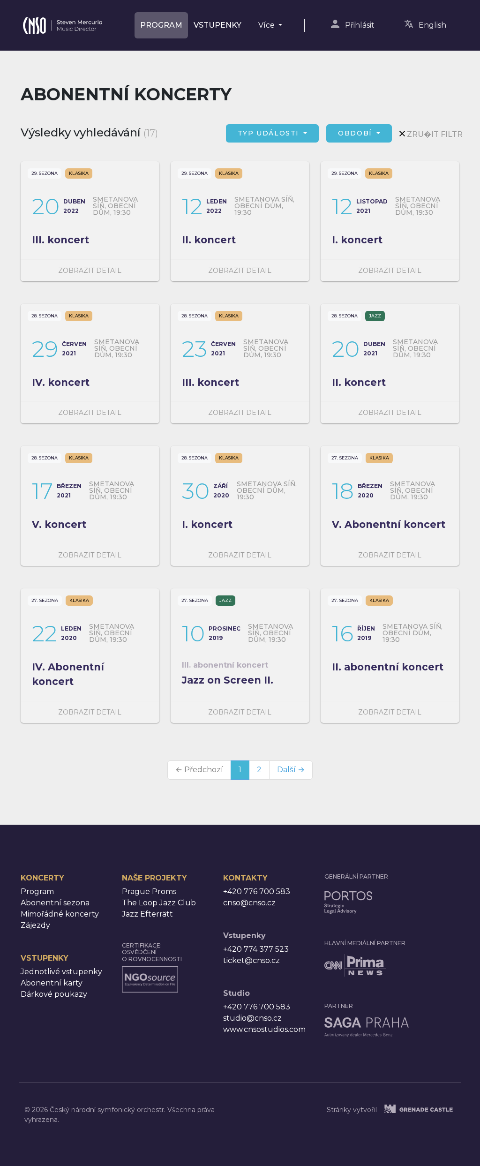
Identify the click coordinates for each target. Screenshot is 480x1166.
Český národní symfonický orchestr (62, 21)
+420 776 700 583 (256, 891)
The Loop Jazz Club (159, 902)
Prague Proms (149, 891)
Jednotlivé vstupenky (61, 971)
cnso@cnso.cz (249, 902)
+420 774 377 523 (256, 949)
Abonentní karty (51, 982)
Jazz (375, 315)
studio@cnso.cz (252, 1018)
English (432, 25)
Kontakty (245, 877)
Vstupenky (217, 25)
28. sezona (44, 315)
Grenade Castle (430, 1109)
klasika (79, 173)
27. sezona (344, 457)
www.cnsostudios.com (264, 1029)
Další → (291, 769)
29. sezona (44, 173)
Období (356, 133)
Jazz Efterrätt (147, 914)
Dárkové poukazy (54, 994)
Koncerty (42, 877)
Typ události (270, 133)
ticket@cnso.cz (251, 960)
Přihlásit (360, 25)
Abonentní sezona (55, 902)
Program (161, 25)
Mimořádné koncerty (60, 914)
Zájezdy (35, 925)
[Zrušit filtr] (402, 133)
